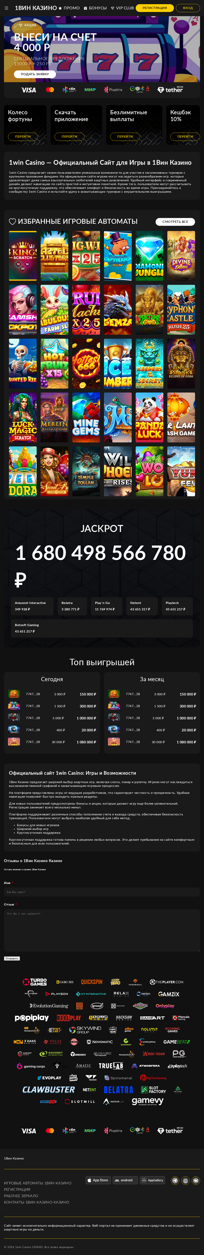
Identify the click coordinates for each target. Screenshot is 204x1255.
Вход (188, 8)
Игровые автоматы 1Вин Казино (37, 1183)
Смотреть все (175, 221)
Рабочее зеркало (21, 1196)
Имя (7, 883)
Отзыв (9, 904)
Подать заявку (35, 74)
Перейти (23, 136)
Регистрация (155, 8)
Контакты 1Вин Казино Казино (36, 1202)
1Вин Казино (36, 8)
